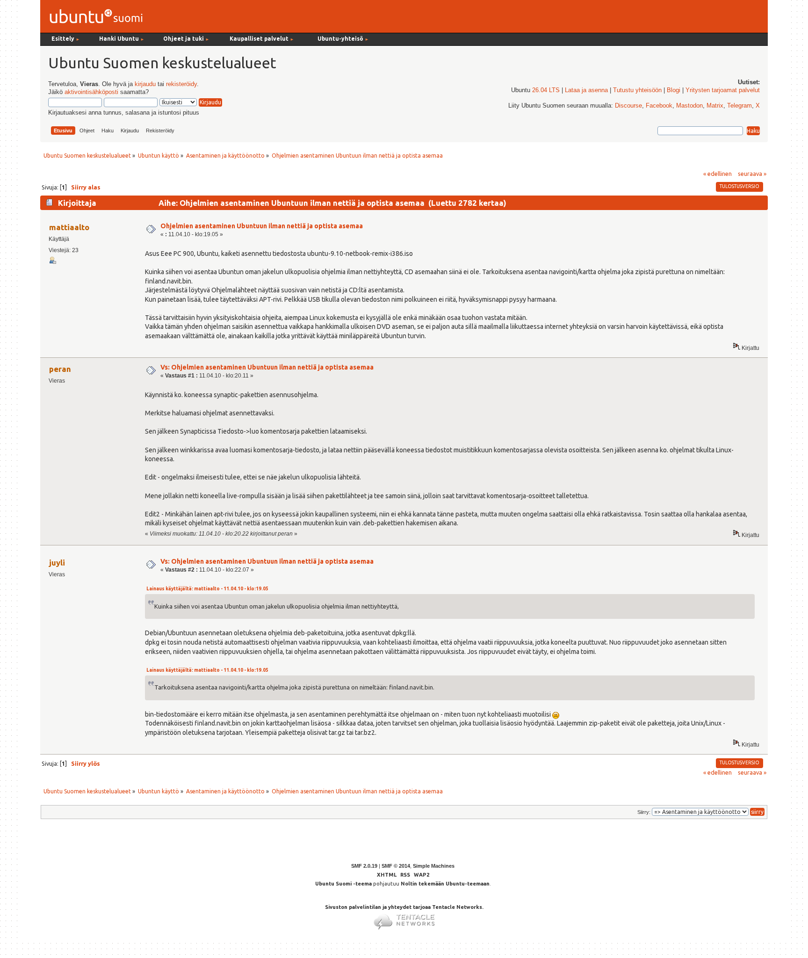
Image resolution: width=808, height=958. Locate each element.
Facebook (659, 105)
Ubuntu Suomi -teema (343, 883)
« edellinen (717, 173)
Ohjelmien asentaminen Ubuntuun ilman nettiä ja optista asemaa (261, 226)
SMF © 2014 (396, 866)
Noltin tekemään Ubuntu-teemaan (445, 883)
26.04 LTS (546, 90)
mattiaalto (69, 227)
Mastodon (689, 105)
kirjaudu (145, 84)
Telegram (739, 105)
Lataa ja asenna (586, 90)
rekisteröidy (181, 84)
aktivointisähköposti (91, 92)
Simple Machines (433, 866)
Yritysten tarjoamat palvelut (722, 90)
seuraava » (752, 173)
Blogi (673, 90)
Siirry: (643, 812)
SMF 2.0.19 (364, 866)
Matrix (715, 105)
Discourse (628, 105)
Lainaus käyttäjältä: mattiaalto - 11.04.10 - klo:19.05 (207, 588)
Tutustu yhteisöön (637, 90)
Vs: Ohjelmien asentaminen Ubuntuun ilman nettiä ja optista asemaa (267, 367)
